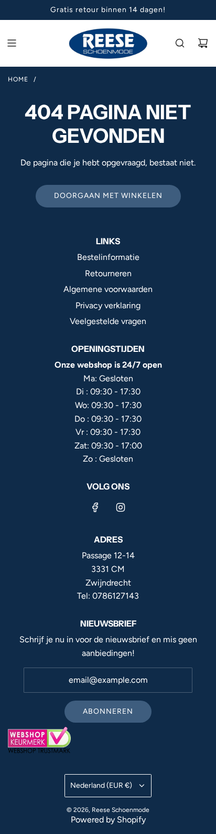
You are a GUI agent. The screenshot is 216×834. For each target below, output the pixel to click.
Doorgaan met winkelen (108, 195)
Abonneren (108, 711)
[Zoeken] (179, 43)
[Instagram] (120, 507)
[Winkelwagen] (202, 43)
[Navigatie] (11, 43)
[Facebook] (95, 507)
